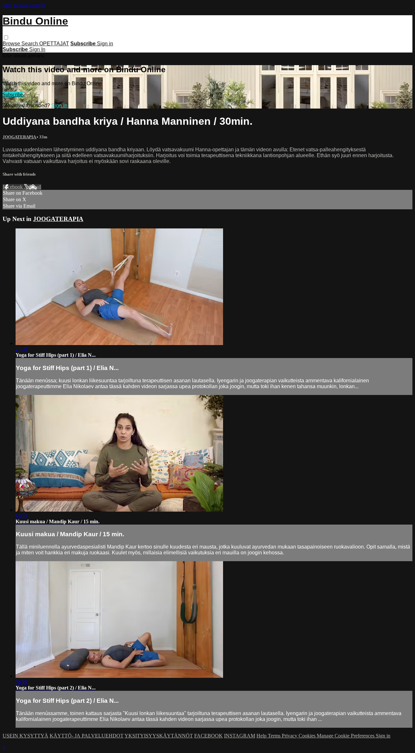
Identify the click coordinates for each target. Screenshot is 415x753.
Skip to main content (24, 5)
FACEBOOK (208, 735)
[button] (6, 37)
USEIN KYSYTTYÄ (25, 735)
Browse (12, 43)
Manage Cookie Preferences (346, 735)
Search (30, 43)
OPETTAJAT (54, 43)
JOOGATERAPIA (20, 136)
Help (262, 735)
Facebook (13, 187)
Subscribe (13, 94)
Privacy (290, 735)
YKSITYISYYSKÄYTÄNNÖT (158, 735)
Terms (275, 735)
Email (35, 187)
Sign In (37, 49)
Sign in (105, 43)
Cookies (308, 735)
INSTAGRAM (239, 735)
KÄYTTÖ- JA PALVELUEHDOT (87, 735)
